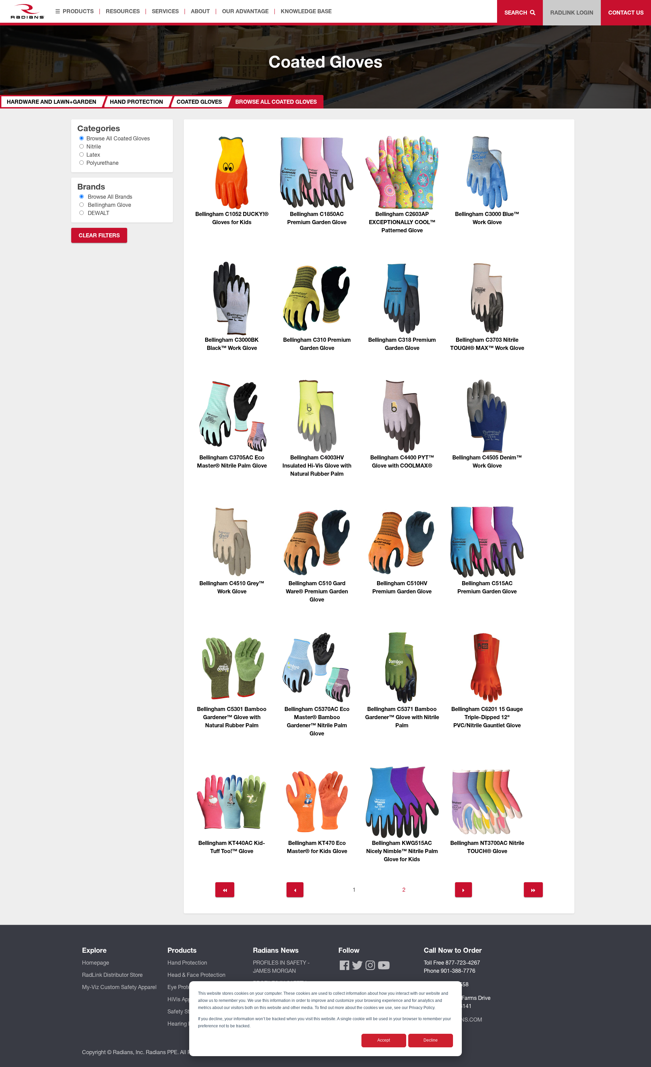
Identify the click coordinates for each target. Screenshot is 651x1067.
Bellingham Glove (109, 204)
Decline (430, 1040)
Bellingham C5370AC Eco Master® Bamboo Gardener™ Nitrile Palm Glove (317, 721)
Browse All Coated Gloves (118, 138)
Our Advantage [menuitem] (245, 11)
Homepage (95, 962)
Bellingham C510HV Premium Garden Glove (402, 587)
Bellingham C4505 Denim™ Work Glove (487, 461)
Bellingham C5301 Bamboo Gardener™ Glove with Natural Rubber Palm (232, 717)
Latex (93, 154)
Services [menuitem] (165, 11)
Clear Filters (99, 235)
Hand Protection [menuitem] (187, 962)
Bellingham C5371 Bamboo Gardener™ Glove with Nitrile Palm (402, 717)
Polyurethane (103, 162)
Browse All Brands (109, 196)
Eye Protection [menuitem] (185, 987)
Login (571, 12)
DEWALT (98, 213)
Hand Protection (136, 101)
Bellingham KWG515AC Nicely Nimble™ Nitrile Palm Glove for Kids (402, 850)
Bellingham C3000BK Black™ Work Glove (232, 343)
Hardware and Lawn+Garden (51, 101)
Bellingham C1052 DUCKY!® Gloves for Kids (232, 218)
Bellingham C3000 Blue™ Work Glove (487, 218)
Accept (383, 1040)
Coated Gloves (199, 101)
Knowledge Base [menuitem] (306, 11)
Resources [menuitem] (123, 11)
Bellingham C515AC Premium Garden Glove (487, 587)
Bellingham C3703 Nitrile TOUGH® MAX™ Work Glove (487, 343)
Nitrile (94, 146)
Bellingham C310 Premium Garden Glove (317, 343)
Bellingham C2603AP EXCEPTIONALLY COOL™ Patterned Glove (402, 222)
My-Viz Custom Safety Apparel (119, 987)
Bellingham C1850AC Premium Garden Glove (317, 218)
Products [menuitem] (78, 11)
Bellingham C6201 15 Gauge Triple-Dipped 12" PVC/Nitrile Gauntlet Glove (487, 717)
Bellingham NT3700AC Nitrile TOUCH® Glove (487, 846)
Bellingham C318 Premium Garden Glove (402, 343)
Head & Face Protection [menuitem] (196, 974)
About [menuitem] (200, 11)
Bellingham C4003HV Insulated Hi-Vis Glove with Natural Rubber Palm (316, 465)
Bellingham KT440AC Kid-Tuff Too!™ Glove (231, 846)
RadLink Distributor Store (112, 974)
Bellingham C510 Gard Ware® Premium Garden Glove (317, 591)
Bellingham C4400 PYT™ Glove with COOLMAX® (402, 461)
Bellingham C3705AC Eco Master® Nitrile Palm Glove (232, 461)
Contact (626, 12)
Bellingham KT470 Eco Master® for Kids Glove (317, 846)
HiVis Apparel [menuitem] (183, 999)
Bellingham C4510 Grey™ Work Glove (231, 587)
